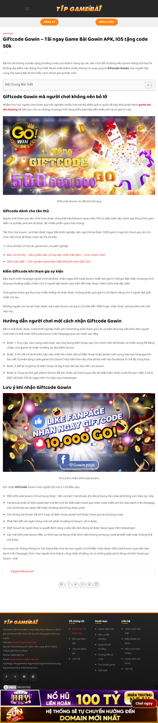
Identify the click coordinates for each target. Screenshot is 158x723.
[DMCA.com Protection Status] (17, 687)
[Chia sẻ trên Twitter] (75, 585)
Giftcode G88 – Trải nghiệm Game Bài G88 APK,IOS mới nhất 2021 (49, 261)
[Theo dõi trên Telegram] (33, 677)
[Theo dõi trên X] (15, 677)
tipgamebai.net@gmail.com (24, 659)
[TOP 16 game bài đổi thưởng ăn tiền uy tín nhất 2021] (79, 8)
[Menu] (27, 8)
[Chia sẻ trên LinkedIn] (96, 585)
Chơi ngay (144, 703)
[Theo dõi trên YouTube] (24, 677)
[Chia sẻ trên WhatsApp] (61, 585)
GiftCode (8, 33)
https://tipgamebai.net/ (24, 642)
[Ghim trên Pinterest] (89, 585)
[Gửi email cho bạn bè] (82, 585)
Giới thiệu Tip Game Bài (79, 631)
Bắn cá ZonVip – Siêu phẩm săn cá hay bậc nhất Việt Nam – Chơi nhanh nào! (56, 255)
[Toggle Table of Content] (146, 85)
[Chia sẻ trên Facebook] (68, 585)
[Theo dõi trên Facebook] (6, 677)
